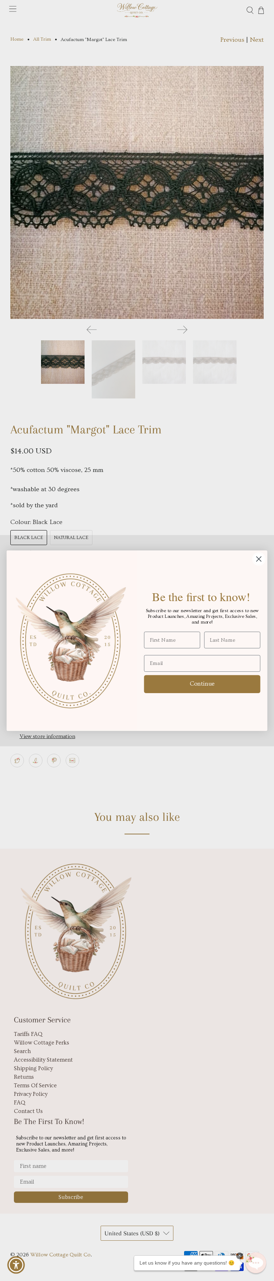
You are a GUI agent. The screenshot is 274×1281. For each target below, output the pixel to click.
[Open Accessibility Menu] (16, 1265)
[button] (255, 1262)
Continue (202, 683)
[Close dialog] (259, 559)
